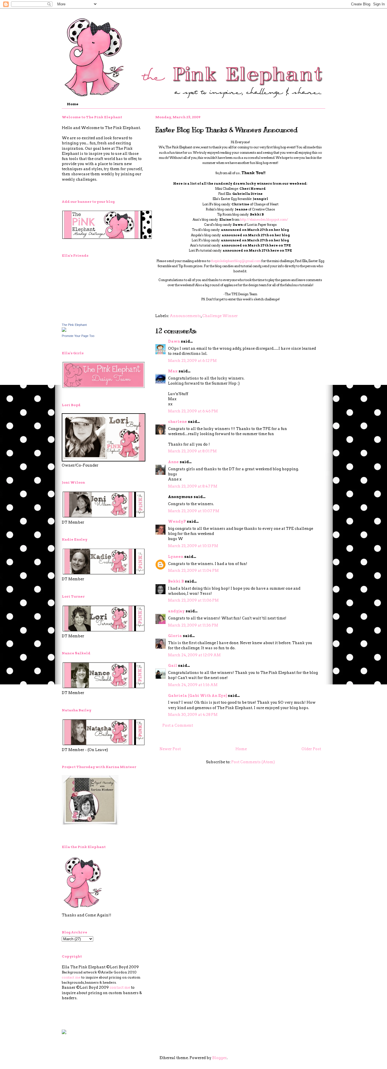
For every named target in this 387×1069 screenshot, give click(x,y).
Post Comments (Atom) (253, 762)
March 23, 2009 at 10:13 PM (193, 546)
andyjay (176, 611)
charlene (177, 421)
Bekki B (176, 581)
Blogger (219, 1058)
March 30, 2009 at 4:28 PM (193, 714)
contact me (71, 977)
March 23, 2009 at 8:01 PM (192, 451)
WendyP (177, 521)
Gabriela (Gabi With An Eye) (197, 695)
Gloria (175, 636)
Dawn (174, 341)
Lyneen (175, 556)
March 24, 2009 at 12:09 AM (194, 655)
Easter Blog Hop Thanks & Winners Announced (226, 129)
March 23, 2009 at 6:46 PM (193, 411)
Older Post (311, 749)
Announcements (185, 316)
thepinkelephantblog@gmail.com (236, 261)
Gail (172, 665)
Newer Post (170, 749)
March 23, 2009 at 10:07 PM (193, 511)
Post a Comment (177, 725)
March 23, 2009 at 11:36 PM (193, 625)
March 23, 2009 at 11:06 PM (193, 600)
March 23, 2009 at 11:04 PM (193, 570)
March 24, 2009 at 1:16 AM (193, 685)
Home (72, 104)
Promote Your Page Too (78, 336)
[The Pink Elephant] (64, 330)
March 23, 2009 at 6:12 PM (192, 361)
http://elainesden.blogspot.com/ (264, 220)
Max (173, 371)
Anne (173, 462)
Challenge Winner (220, 316)
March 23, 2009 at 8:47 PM (192, 486)
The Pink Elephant (74, 324)
